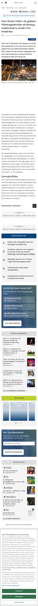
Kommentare (24, 12)
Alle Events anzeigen (11, 519)
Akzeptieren (19, 591)
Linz (16, 8)
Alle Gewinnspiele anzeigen (14, 391)
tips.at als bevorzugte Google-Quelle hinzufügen (20, 16)
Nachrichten (9, 8)
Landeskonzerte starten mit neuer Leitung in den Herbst (21, 277)
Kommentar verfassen (10, 205)
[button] (2, 3)
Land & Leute (22, 8)
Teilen (33, 12)
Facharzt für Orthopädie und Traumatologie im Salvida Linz (21, 243)
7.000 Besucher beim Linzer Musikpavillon (18, 269)
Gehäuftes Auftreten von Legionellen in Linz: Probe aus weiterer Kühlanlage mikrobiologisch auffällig (21, 251)
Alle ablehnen (19, 597)
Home (3, 8)
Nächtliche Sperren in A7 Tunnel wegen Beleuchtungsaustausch (20, 260)
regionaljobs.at (28, 291)
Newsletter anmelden (13, 452)
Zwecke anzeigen (19, 602)
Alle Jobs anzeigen (12, 323)
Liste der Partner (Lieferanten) (10, 586)
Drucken (15, 12)
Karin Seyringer (17, 35)
